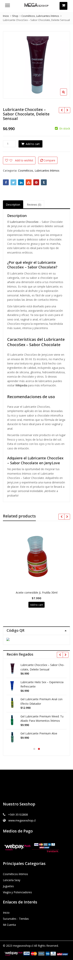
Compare (49, 160)
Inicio (6, 912)
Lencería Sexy (11, 880)
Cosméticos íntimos (15, 874)
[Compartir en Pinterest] (36, 182)
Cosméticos (25, 170)
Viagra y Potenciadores (17, 892)
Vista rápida (38, 592)
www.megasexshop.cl (22, 820)
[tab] (13, 204)
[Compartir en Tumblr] (44, 182)
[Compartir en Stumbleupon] (29, 182)
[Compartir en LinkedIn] (21, 182)
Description (13, 204)
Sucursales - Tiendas (16, 918)
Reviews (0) (34, 204)
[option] (36, 65)
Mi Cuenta (9, 925)
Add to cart (33, 144)
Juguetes (8, 886)
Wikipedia (21, 385)
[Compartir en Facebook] (6, 182)
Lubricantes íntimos (47, 170)
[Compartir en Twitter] (13, 182)
